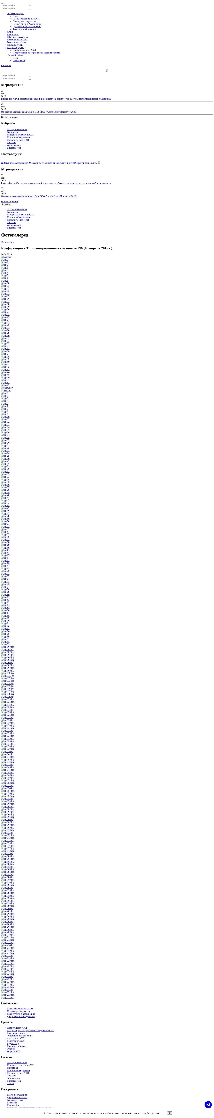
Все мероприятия (9, 117)
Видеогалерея (14, 148)
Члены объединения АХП (20, 1008)
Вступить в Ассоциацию (15, 163)
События (11, 142)
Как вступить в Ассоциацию (27, 24)
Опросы (11, 1048)
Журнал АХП (14, 1051)
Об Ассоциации (15, 13)
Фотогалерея (14, 145)
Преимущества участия (24, 21)
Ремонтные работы (16, 42)
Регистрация (19, 60)
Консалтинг (13, 34)
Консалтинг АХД (15, 1041)
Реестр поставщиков (41, 163)
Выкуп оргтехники (16, 1033)
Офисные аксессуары (17, 37)
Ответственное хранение (19, 1035)
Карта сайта (13, 1105)
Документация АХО (65, 163)
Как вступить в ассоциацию (21, 1014)
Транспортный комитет (24, 29)
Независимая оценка (17, 39)
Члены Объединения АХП (26, 18)
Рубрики (6, 204)
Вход (15, 58)
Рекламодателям (15, 45)
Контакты (6, 65)
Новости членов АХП (18, 140)
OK (169, 1113)
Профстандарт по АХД (24, 50)
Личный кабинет (15, 55)
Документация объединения (27, 26)
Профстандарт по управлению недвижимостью (36, 52)
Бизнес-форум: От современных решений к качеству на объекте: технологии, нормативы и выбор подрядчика (56, 99)
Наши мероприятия (16, 1046)
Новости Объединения (18, 137)
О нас (15, 16)
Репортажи (12, 132)
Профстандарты (15, 47)
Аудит (10, 32)
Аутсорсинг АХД (15, 1038)
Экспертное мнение (17, 129)
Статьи (10, 1083)
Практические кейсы (86, 163)
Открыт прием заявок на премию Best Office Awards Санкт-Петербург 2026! (39, 112)
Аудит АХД (13, 1043)
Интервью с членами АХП (20, 134)
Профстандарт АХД (17, 1028)
